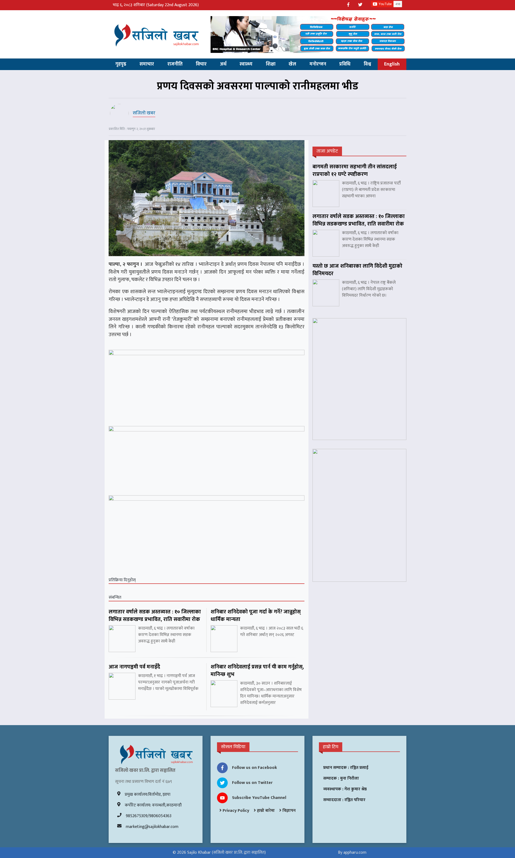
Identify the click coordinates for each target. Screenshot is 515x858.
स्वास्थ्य (246, 64)
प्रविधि (344, 64)
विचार (201, 64)
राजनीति (175, 64)
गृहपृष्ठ (120, 64)
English (392, 64)
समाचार (146, 64)
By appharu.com (352, 852)
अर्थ (223, 64)
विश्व (367, 64)
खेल (292, 64)
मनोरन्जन (318, 64)
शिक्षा (270, 64)
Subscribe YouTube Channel (259, 797)
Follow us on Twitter (252, 782)
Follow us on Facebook (254, 767)
